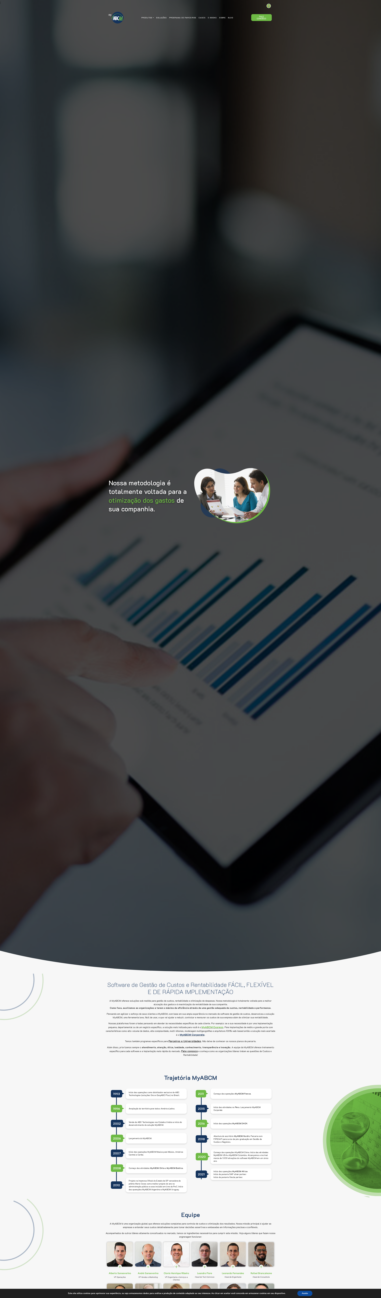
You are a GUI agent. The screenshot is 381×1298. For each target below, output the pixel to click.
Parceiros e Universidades (184, 1041)
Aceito (305, 1293)
